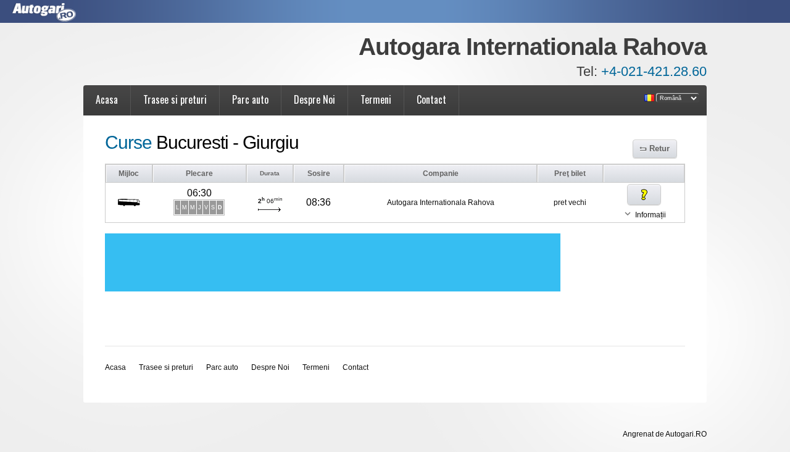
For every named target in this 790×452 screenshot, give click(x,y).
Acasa (107, 99)
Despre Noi (314, 99)
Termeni (375, 99)
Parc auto (250, 99)
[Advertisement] (332, 262)
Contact (431, 99)
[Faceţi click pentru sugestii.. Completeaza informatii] (644, 194)
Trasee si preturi (175, 99)
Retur (659, 148)
